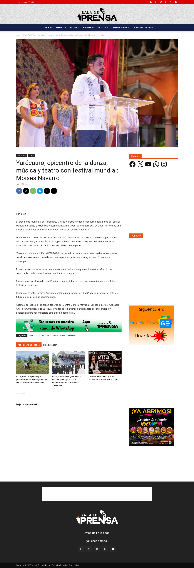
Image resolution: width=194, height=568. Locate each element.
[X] (165, 2)
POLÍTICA (103, 27)
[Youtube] (175, 2)
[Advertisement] (68, 204)
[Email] (54, 191)
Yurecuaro (72, 336)
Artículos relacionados (29, 345)
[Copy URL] (47, 191)
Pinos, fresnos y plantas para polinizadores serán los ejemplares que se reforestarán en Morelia (31, 379)
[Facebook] (155, 2)
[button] (151, 2)
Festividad (33, 336)
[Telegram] (40, 191)
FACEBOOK (136, 236)
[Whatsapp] (69, 325)
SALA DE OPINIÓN (143, 27)
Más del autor (50, 345)
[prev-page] (18, 392)
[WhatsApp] (170, 2)
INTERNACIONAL (121, 27)
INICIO (48, 27)
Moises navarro (59, 336)
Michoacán (45, 336)
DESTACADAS (29, 35)
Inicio (18, 35)
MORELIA (61, 27)
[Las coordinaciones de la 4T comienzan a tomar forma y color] (105, 362)
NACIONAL (88, 27)
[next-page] (23, 392)
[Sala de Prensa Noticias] (97, 14)
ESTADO (74, 27)
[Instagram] (160, 2)
